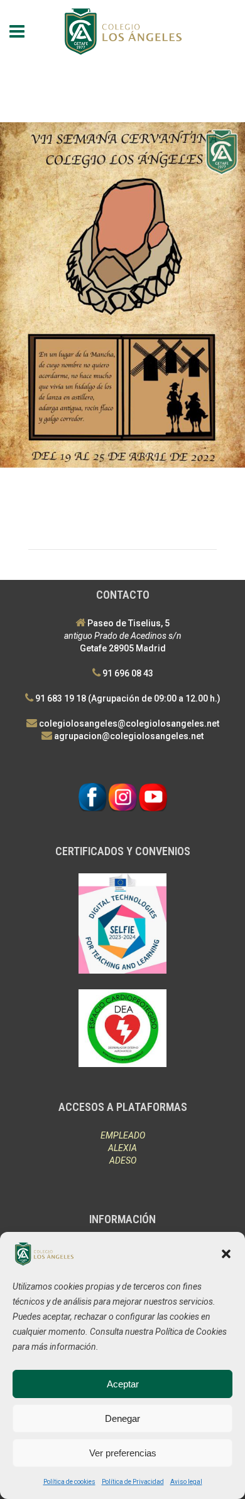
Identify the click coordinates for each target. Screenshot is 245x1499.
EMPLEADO (123, 1135)
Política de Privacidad (133, 1481)
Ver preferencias (122, 1453)
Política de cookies (69, 1481)
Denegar (122, 1418)
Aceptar (123, 1384)
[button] (226, 1254)
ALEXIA (122, 1148)
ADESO (122, 1160)
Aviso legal (186, 1481)
